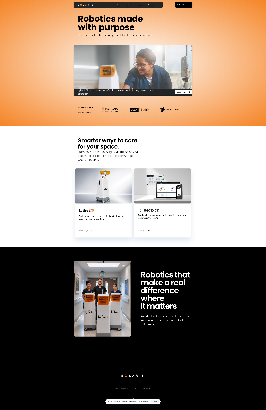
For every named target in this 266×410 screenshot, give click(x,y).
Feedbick (140, 5)
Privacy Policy (146, 388)
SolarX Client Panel (121, 388)
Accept (155, 401)
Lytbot (129, 5)
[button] (183, 5)
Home (119, 5)
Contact (150, 5)
